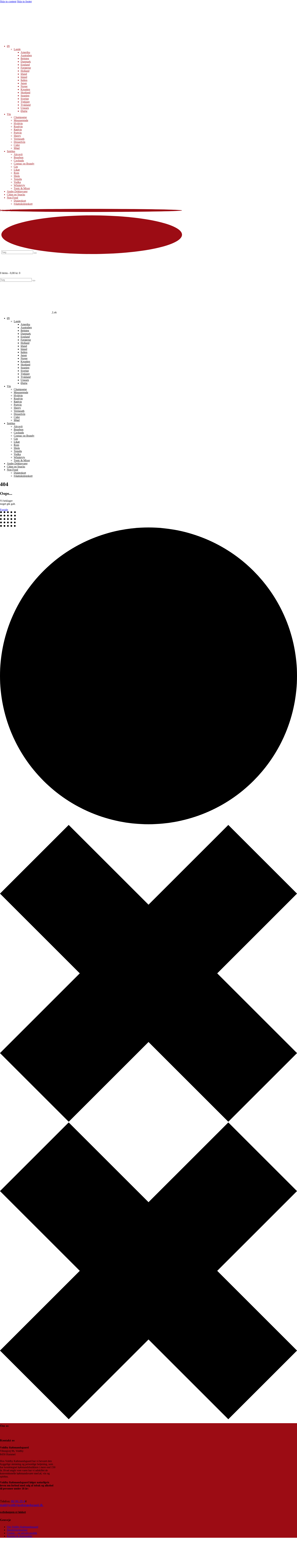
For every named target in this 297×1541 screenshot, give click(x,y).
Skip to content (8, 1)
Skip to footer (24, 1)
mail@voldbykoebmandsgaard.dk (22, 1505)
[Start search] (33, 280)
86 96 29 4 (18, 1501)
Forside (4, 509)
